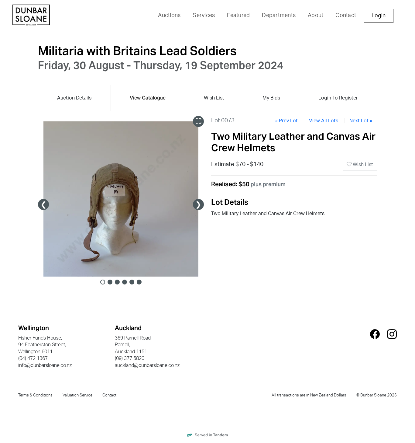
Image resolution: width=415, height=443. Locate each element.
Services (204, 15)
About (315, 15)
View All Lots (323, 120)
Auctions (169, 15)
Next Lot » (360, 120)
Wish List (362, 164)
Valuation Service (77, 395)
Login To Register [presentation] (338, 98)
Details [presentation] (74, 98)
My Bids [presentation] (271, 98)
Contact (345, 15)
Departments (279, 15)
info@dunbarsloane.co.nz (45, 365)
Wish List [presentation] (214, 98)
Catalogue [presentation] (148, 98)
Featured (238, 15)
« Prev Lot (286, 120)
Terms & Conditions (35, 395)
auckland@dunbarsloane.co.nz (147, 365)
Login (379, 16)
